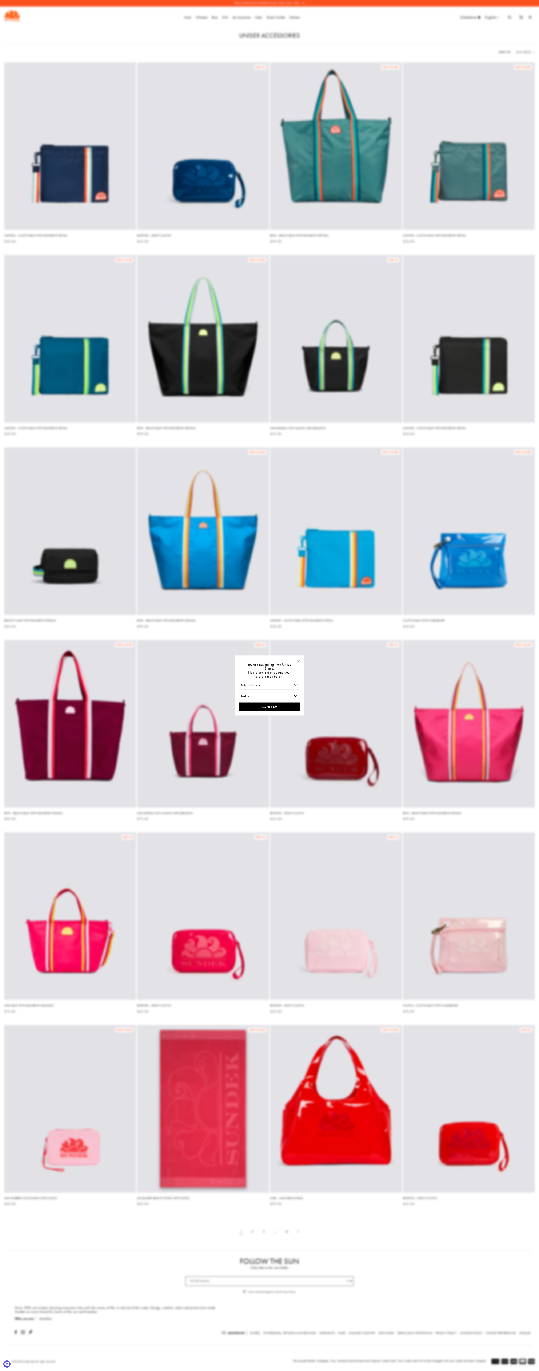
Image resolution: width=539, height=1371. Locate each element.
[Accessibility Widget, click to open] (7, 1364)
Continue (269, 706)
